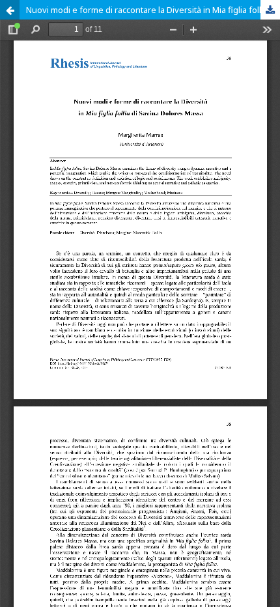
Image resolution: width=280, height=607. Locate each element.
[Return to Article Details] (10, 10)
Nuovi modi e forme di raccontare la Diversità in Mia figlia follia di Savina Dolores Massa (153, 10)
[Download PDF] (270, 10)
